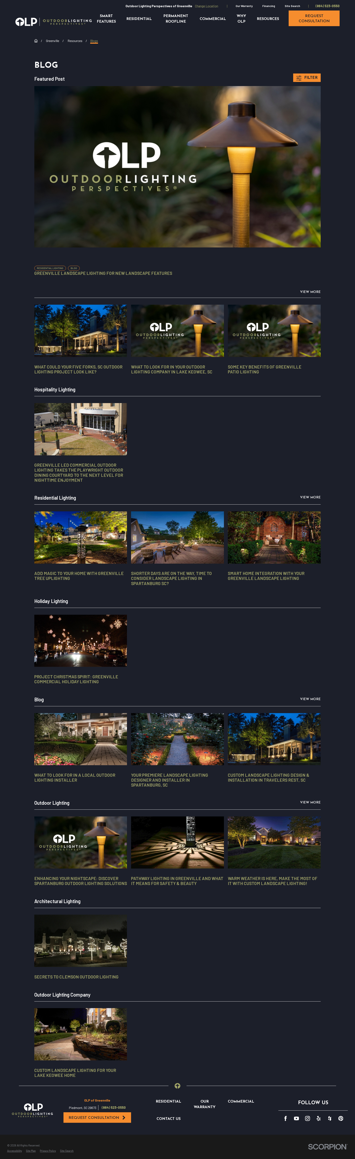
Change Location (206, 6)
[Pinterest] (340, 1118)
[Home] (53, 21)
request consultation (314, 18)
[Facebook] (285, 1118)
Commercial (241, 1102)
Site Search (292, 6)
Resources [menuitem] (268, 19)
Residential (168, 1102)
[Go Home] (36, 40)
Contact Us (169, 1119)
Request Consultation (94, 1118)
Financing (268, 6)
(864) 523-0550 (328, 6)
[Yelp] (318, 1118)
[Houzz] (329, 1118)
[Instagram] (307, 1118)
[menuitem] (14, 1151)
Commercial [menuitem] (213, 19)
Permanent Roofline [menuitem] (175, 19)
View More (310, 292)
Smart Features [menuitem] (106, 19)
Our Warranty (244, 6)
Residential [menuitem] (139, 19)
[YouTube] (296, 1118)
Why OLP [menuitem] (241, 19)
